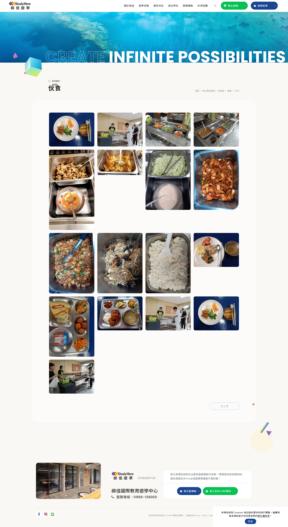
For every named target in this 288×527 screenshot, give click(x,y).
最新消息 (158, 5)
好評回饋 (203, 5)
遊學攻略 (144, 5)
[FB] (39, 514)
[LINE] (53, 514)
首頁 (197, 91)
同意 (250, 521)
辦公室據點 (190, 491)
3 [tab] (70, 495)
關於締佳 (129, 5)
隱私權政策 (264, 515)
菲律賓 (221, 91)
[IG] (46, 514)
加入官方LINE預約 (220, 491)
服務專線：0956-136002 (136, 497)
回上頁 (224, 406)
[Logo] (20, 5)
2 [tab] (66, 495)
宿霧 (229, 91)
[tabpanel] (144, 37)
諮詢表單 (263, 5)
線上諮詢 (233, 5)
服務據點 (188, 5)
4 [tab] (75, 495)
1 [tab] (61, 495)
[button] (215, 5)
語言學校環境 (208, 91)
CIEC (237, 91)
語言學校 (173, 5)
